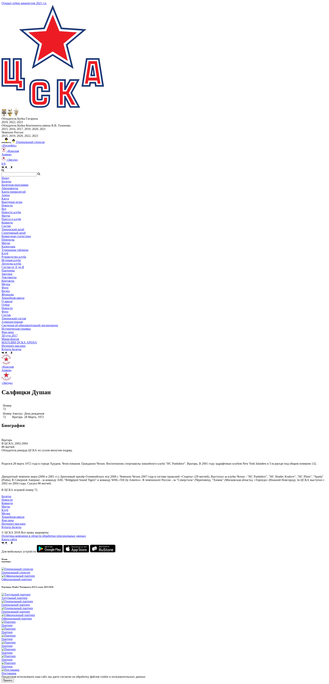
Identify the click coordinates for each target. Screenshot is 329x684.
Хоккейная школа (13, 516)
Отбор (6, 304)
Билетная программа (15, 184)
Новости (7, 308)
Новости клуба (11, 212)
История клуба (11, 260)
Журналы (8, 294)
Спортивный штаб (14, 232)
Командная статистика (16, 236)
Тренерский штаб (13, 229)
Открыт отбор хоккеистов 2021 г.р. (24, 3)
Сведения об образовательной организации (30, 325)
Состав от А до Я (13, 267)
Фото (5, 287)
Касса (5, 198)
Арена (6, 195)
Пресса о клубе (11, 219)
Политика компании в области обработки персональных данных (44, 535)
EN (4, 163)
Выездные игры (12, 202)
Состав (6, 226)
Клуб (5, 510)
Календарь (8, 246)
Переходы (8, 239)
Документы (9, 277)
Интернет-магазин (14, 523)
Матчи (6, 215)
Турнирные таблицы (15, 250)
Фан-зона (8, 520)
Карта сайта (9, 539)
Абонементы (10, 188)
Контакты (8, 280)
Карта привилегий (14, 191)
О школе (7, 301)
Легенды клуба (11, 263)
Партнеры (8, 270)
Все (4, 208)
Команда (7, 503)
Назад (5, 178)
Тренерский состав (14, 318)
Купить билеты (11, 527)
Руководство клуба (14, 256)
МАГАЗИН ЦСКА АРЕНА (19, 342)
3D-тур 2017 (10, 335)
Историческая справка (16, 328)
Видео (6, 291)
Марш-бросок (10, 339)
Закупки (7, 274)
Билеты (6, 496)
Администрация (12, 321)
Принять (8, 680)
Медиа (6, 513)
